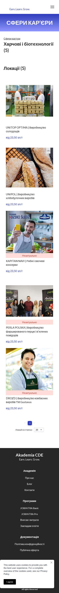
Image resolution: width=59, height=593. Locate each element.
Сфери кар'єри (12, 38)
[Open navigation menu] (52, 7)
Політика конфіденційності (29, 544)
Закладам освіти (29, 525)
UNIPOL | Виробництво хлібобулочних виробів (20, 196)
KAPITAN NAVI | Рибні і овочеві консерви (25, 262)
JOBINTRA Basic (29, 508)
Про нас (29, 477)
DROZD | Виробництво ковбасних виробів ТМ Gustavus (27, 400)
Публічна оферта (29, 550)
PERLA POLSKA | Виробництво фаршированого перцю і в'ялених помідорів (27, 331)
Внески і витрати (29, 519)
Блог (29, 483)
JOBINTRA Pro (29, 514)
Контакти (29, 490)
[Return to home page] (20, 5)
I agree (9, 582)
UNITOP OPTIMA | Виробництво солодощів (26, 129)
